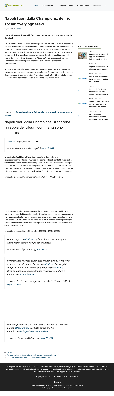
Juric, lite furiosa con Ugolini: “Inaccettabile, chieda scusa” (29, 358)
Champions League (65, 6)
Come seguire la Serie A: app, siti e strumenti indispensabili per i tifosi (98, 56)
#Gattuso (29, 239)
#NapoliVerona (27, 274)
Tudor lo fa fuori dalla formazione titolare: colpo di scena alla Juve (98, 91)
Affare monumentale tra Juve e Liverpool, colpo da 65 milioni (98, 79)
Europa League (83, 6)
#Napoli (11, 141)
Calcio (35, 6)
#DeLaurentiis (22, 328)
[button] (106, 5)
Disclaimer (68, 388)
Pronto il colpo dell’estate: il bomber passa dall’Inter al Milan (98, 116)
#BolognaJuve (26, 331)
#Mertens (58, 267)
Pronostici (97, 6)
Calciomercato (47, 6)
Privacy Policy (57, 388)
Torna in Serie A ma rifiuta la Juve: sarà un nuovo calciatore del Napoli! (99, 104)
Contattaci (74, 377)
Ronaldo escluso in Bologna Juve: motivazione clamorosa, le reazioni (33, 355)
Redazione (46, 388)
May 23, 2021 (48, 148)
